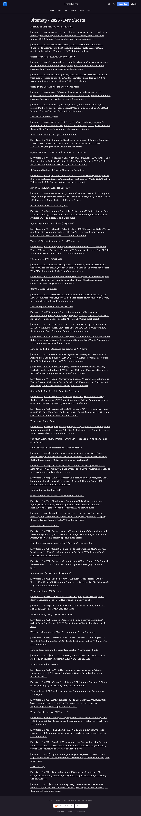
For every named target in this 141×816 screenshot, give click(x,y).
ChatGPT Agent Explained (44, 288)
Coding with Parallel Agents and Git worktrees (54, 86)
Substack (59, 811)
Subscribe (123, 4)
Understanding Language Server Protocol (51, 614)
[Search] (109, 4)
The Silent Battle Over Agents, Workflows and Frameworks (61, 543)
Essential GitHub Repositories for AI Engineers (54, 241)
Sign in (134, 4)
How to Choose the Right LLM (45, 489)
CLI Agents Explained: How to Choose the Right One (57, 170)
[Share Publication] (114, 4)
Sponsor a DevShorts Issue (44, 664)
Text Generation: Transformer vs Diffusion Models (56, 447)
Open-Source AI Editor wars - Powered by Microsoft (57, 495)
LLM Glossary (37, 766)
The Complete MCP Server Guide (47, 258)
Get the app (81, 806)
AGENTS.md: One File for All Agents (49, 205)
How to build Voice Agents (44, 116)
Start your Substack (64, 806)
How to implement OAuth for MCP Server (51, 306)
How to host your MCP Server (45, 591)
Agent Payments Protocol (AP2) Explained (52, 223)
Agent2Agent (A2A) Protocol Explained (50, 573)
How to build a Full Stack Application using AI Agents (58, 348)
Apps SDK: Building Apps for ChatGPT (50, 187)
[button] (51, 10)
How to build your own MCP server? (49, 712)
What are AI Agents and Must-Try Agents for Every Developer (62, 632)
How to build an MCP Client (44, 525)
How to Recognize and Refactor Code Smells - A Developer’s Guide (64, 649)
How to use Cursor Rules (43, 421)
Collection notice (86, 800)
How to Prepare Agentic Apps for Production (53, 134)
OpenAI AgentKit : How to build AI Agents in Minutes (58, 152)
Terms (76, 800)
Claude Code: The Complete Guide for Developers (55, 391)
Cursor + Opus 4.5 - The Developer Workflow (52, 56)
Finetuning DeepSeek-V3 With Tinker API (52, 26)
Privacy (70, 800)
